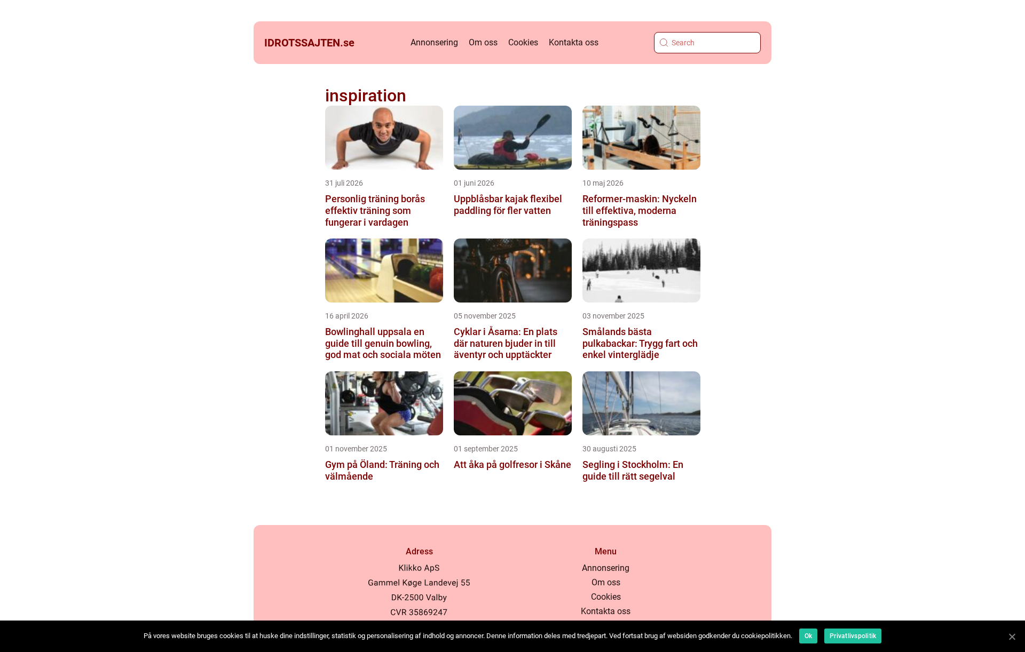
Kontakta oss (573, 42)
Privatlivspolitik (853, 636)
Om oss (483, 42)
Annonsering (434, 42)
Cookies (523, 42)
